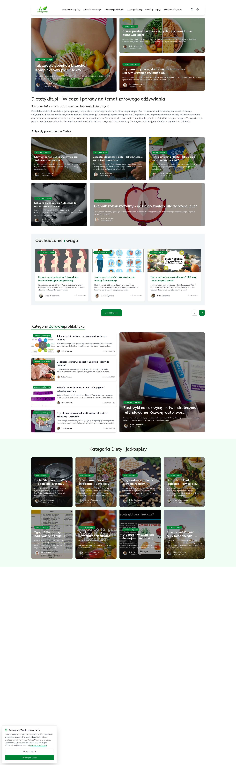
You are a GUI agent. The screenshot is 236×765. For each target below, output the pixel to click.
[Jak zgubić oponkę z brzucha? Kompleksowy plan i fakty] (74, 55)
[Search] (192, 9)
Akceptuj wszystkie (29, 757)
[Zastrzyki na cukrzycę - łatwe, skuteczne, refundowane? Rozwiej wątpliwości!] (162, 382)
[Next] (202, 313)
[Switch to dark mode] (197, 9)
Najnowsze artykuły (71, 9)
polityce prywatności (38, 745)
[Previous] (194, 313)
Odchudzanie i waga (92, 9)
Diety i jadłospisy (134, 9)
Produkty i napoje (153, 9)
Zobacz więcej (111, 313)
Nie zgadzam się (29, 751)
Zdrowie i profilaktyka (114, 9)
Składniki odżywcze (173, 9)
